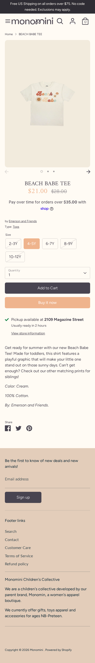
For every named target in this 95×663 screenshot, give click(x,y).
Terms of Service (19, 555)
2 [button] (48, 171)
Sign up (23, 497)
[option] (47, 103)
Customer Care (18, 547)
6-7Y (50, 243)
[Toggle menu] (6, 21)
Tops (16, 226)
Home (9, 34)
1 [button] (41, 171)
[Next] (88, 171)
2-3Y (13, 243)
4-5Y (31, 243)
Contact (12, 539)
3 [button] (54, 171)
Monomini (37, 650)
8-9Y (68, 243)
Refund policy (16, 563)
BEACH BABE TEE (30, 34)
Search (11, 531)
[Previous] (6, 171)
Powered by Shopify (58, 650)
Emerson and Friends (23, 221)
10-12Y (15, 256)
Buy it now (47, 302)
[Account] (72, 19)
